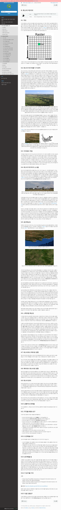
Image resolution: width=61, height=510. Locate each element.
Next (55, 5)
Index (9, 13)
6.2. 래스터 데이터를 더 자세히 (8, 39)
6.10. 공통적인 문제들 (7, 53)
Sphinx (26, 507)
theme (33, 507)
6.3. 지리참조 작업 (6, 41)
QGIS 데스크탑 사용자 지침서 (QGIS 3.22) (8, 20)
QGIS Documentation (9, 2)
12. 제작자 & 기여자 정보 (6, 72)
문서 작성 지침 (4, 78)
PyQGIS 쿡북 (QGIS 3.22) (6, 82)
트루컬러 (27, 143)
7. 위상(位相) (4, 63)
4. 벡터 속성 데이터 (5, 32)
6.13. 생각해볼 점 (6, 58)
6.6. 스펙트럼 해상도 (6, 46)
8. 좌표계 (3, 65)
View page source (54, 2)
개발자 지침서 (4, 84)
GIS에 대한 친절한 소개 (5, 25)
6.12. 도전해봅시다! (6, 56)
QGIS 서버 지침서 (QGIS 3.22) (7, 22)
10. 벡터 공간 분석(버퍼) (6, 68)
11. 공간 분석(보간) (5, 70)
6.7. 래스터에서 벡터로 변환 (8, 48)
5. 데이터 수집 (4, 34)
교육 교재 (3, 23)
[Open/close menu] (0, 25)
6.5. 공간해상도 (5, 44)
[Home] (21, 2)
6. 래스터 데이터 (5, 36)
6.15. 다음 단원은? (6, 61)
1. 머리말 (3, 27)
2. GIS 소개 (4, 29)
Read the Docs (43, 507)
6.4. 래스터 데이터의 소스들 (8, 43)
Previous (24, 5)
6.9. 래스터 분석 (6, 51)
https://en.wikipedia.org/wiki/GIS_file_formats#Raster (36, 486)
